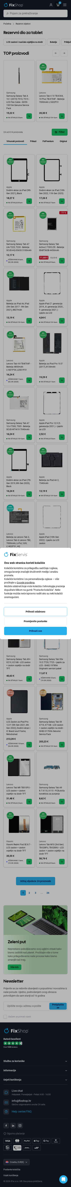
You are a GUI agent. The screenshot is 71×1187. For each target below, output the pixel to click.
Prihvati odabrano (35, 611)
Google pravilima (26, 582)
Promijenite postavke (35, 621)
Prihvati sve (35, 631)
